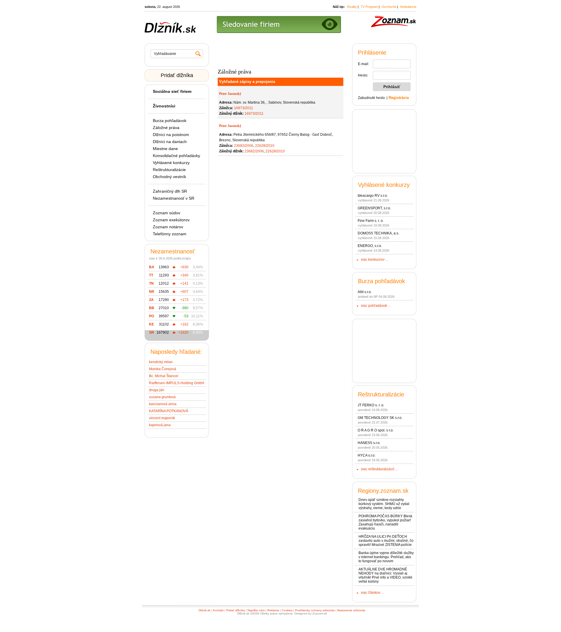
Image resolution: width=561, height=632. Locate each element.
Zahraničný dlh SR (170, 191)
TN (151, 283)
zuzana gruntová (162, 397)
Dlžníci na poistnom (171, 134)
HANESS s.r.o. (369, 443)
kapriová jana (160, 425)
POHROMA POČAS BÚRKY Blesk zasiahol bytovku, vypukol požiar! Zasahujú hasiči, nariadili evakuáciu (385, 522)
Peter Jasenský (230, 94)
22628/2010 (264, 146)
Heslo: (363, 75)
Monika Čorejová (162, 369)
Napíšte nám (256, 610)
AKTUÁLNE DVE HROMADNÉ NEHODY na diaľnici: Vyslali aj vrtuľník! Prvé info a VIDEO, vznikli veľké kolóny (385, 575)
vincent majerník (162, 418)
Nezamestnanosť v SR (173, 198)
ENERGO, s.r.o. (370, 246)
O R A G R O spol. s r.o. (376, 430)
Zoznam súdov (166, 212)
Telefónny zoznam (169, 233)
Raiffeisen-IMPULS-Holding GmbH (176, 383)
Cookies (287, 610)
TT (151, 275)
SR (151, 332)
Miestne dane (165, 148)
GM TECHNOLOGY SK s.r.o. (380, 418)
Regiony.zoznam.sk (383, 491)
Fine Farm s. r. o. (371, 221)
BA (151, 267)
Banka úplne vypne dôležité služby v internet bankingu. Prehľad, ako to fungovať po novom (386, 557)
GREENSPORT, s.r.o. (374, 208)
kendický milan (161, 362)
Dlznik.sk (204, 610)
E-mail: (363, 64)
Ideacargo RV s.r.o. (373, 196)
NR (151, 292)
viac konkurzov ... (374, 259)
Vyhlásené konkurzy (171, 162)
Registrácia (399, 97)
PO (151, 316)
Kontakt (218, 610)
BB (151, 308)
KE (151, 324)
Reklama (273, 610)
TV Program (369, 6)
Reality (352, 6)
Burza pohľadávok (169, 120)
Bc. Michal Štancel (163, 376)
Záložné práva (166, 127)
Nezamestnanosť (172, 251)
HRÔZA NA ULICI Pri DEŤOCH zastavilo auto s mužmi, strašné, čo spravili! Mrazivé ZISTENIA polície (386, 540)
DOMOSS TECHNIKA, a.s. (378, 233)
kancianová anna (162, 404)
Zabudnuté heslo (371, 98)
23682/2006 (243, 146)
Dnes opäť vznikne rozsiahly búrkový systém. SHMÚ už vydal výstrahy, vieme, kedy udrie (384, 504)
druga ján (156, 390)
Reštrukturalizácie (169, 169)
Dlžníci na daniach (170, 141)
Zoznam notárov (168, 226)
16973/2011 (243, 108)
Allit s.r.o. (365, 292)
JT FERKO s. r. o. (371, 405)
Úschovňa (389, 6)
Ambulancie (408, 6)
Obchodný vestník (169, 176)
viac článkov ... (372, 593)
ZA (151, 300)
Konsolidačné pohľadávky (176, 155)
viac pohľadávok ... (376, 306)
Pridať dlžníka (177, 75)
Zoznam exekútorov (171, 219)
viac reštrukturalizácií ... (379, 469)
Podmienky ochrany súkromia (315, 610)
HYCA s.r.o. (366, 455)
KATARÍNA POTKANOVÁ (168, 411)
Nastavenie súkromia (351, 610)
